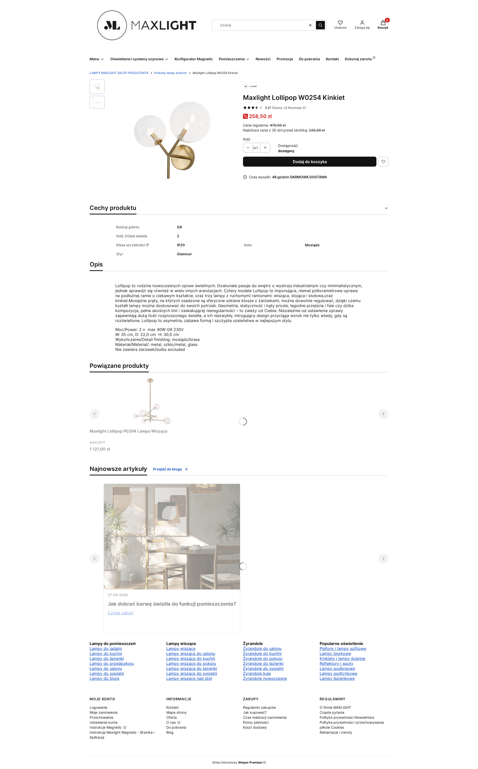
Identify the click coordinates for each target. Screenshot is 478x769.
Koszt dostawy (255, 727)
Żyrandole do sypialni (263, 668)
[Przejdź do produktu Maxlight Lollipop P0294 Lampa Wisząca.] (152, 401)
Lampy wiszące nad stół (189, 678)
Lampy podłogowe (337, 668)
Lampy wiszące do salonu (190, 653)
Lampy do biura (104, 678)
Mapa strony (176, 712)
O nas (171, 722)
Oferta (171, 717)
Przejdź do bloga (167, 469)
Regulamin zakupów (259, 707)
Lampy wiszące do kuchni (190, 658)
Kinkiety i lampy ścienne (342, 658)
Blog (170, 732)
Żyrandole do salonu (262, 648)
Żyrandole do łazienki (263, 663)
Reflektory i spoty (336, 663)
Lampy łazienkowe (337, 678)
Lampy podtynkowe (338, 673)
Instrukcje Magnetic (106, 727)
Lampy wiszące (180, 648)
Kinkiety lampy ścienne (170, 73)
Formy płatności (256, 722)
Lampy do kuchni (106, 653)
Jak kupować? (255, 712)
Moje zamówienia (104, 712)
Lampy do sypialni (107, 673)
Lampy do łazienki (107, 658)
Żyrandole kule (257, 673)
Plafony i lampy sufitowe (343, 648)
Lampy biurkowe (335, 653)
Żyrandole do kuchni (262, 653)
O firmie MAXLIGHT (335, 707)
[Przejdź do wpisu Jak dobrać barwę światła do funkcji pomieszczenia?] (172, 536)
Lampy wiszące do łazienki (191, 668)
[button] (320, 25)
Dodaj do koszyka (310, 161)
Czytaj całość (120, 612)
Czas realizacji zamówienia (265, 717)
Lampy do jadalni (106, 648)
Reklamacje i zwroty (336, 732)
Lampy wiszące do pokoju (191, 663)
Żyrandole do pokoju (262, 658)
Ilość (246, 139)
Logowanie (98, 707)
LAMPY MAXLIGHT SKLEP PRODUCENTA (119, 73)
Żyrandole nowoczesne (265, 678)
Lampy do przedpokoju (112, 663)
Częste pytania (332, 712)
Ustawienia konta (104, 722)
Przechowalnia (101, 717)
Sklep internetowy (237, 762)
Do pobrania (176, 727)
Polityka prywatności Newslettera (347, 717)
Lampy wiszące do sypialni (191, 673)
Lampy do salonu (106, 668)
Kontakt (172, 707)
